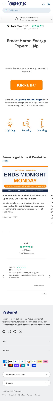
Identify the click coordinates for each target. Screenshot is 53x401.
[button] (49, 4)
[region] (26, 276)
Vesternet (17, 391)
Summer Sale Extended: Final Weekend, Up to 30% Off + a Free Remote (24, 197)
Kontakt (37, 395)
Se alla (5, 161)
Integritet (12, 395)
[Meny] (4, 4)
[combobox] (26, 10)
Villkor (4, 395)
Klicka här (26, 85)
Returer (29, 395)
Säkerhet (21, 395)
